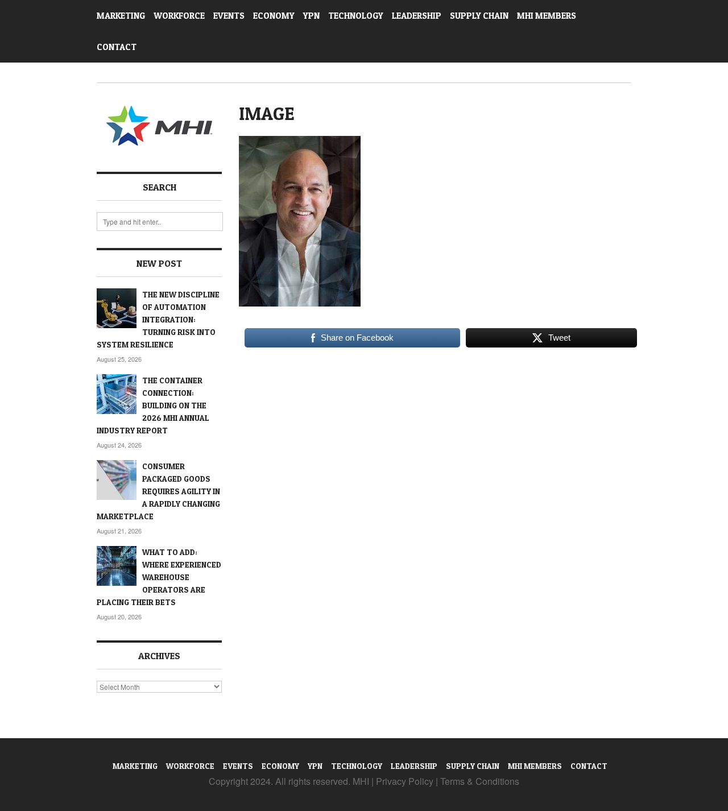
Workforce (179, 15)
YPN (311, 15)
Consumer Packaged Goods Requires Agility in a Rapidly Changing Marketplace (158, 491)
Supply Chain (479, 15)
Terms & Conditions (479, 781)
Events (229, 15)
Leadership (416, 15)
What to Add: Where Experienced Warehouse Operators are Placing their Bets (159, 577)
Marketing (121, 15)
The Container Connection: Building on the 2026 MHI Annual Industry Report (153, 405)
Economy (274, 15)
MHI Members (546, 15)
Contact (116, 47)
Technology (355, 15)
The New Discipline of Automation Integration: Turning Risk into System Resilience (158, 319)
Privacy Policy (404, 781)
